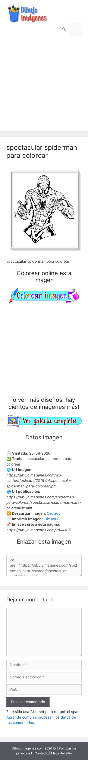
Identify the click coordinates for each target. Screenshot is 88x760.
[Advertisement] (44, 86)
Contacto (41, 753)
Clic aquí (54, 513)
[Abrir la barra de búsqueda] (64, 29)
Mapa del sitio (61, 753)
